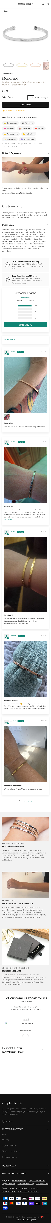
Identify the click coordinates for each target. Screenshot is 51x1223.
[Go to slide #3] (35, 65)
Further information (14, 1173)
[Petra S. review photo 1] (25, 574)
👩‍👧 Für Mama (27, 123)
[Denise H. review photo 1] (25, 669)
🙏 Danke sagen (10, 123)
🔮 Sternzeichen (27, 139)
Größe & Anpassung (11, 153)
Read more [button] (8, 519)
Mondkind (13, 1079)
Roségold (44, 97)
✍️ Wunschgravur (11, 133)
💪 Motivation (28, 133)
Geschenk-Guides (42, 1183)
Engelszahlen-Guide (19, 1180)
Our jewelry (9, 1165)
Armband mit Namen (30, 1188)
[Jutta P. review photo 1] (25, 385)
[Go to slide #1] (8, 65)
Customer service (12, 1129)
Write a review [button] (25, 324)
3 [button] (28, 801)
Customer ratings (9, 1156)
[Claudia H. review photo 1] (25, 475)
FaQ (4, 1134)
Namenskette (15, 1188)
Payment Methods (10, 1145)
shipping (5, 1139)
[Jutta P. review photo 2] (7, 417)
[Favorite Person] (25, 1025)
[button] (14, 305)
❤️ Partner (39, 128)
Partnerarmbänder (9, 1191)
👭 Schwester (24, 128)
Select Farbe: (8, 97)
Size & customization (11, 1151)
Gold (37, 97)
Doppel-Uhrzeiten (8, 1183)
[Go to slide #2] (22, 65)
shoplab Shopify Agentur (25, 1219)
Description (8, 225)
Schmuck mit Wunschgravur (28, 1191)
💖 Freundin (9, 128)
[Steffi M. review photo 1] (25, 754)
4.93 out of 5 (25, 297)
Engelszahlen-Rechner (37, 1180)
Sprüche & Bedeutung (26, 1183)
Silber (31, 97)
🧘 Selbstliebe (10, 139)
